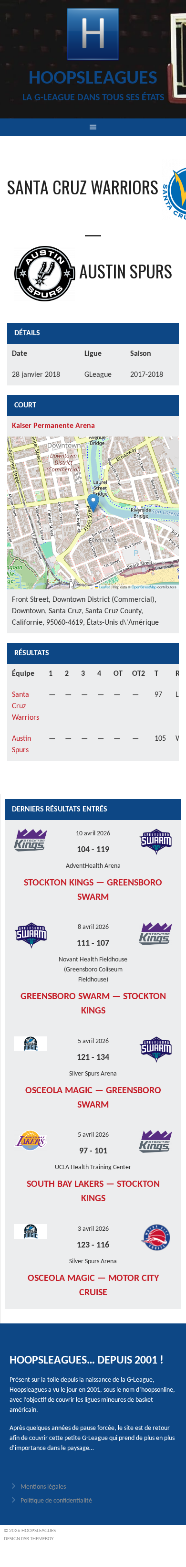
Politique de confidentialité (56, 1500)
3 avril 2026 (93, 1229)
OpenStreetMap (144, 586)
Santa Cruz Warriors (25, 706)
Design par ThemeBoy (28, 1539)
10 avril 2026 (93, 833)
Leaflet (104, 586)
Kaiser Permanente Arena (53, 426)
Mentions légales (43, 1487)
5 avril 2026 (93, 1041)
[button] (93, 503)
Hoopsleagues (93, 78)
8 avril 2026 (93, 927)
